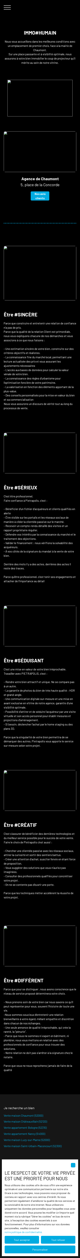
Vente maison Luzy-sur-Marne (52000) (27, 1140)
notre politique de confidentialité (23, 1232)
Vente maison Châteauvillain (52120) (25, 1121)
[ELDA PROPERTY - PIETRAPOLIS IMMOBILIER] (59, 7)
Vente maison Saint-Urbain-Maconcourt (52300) (33, 1146)
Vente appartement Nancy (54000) (24, 1133)
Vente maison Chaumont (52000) (23, 1115)
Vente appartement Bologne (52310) (25, 1127)
